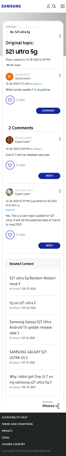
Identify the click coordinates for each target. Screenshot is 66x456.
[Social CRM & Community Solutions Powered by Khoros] (51, 405)
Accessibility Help (14, 417)
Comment (48, 110)
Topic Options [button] (53, 36)
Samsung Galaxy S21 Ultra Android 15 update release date (31, 327)
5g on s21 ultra (21, 303)
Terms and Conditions (17, 424)
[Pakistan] (11, 6)
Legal (6, 437)
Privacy (7, 430)
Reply (49, 175)
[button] (53, 75)
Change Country (13, 444)
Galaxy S (37, 83)
